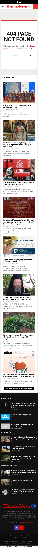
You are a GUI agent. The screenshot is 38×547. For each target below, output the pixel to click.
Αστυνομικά (6, 313)
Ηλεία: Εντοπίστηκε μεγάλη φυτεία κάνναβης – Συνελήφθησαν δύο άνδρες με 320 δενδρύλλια (18, 337)
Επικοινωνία (29, 543)
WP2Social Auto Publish (12, 546)
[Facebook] (16, 527)
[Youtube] (21, 527)
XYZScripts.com (28, 546)
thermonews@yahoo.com (26, 522)
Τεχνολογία (6, 399)
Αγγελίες (30, 541)
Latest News (8, 77)
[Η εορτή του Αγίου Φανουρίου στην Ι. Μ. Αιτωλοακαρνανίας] (5, 482)
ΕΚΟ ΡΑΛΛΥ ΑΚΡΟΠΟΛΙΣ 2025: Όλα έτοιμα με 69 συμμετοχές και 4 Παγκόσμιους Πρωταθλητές (23, 458)
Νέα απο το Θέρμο (8, 352)
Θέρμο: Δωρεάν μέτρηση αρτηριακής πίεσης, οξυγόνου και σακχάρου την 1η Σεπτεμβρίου (18, 375)
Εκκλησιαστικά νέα (8, 275)
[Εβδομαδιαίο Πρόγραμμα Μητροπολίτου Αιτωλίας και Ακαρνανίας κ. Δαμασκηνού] (19, 285)
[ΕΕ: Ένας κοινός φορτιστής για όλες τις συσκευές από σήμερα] (5, 426)
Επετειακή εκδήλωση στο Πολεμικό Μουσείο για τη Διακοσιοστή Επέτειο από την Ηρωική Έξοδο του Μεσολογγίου (18, 222)
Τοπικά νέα (6, 83)
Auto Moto (6, 432)
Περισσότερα (21, 543)
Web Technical (22, 537)
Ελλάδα (14, 543)
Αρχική (6, 541)
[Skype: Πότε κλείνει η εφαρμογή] (5, 417)
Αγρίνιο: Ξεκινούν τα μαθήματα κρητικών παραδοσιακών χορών (17, 106)
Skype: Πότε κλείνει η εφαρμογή (21, 414)
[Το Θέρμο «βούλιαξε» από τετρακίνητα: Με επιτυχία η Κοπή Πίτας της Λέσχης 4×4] (5, 439)
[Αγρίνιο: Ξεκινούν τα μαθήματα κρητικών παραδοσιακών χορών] (19, 92)
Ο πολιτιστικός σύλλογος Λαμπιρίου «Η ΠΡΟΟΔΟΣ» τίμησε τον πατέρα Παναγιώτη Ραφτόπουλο (17, 145)
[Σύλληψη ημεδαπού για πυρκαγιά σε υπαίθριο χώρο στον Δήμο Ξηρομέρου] (19, 170)
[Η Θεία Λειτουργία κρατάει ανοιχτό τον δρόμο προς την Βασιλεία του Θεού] (5, 492)
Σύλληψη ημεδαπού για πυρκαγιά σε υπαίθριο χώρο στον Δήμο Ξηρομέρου (18, 183)
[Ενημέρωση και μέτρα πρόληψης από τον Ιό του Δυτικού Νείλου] (19, 247)
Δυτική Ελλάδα (7, 237)
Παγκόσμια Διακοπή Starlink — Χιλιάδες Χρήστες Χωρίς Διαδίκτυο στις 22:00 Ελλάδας (23, 405)
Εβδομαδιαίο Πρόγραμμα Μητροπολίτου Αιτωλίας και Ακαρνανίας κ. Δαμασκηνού (17, 298)
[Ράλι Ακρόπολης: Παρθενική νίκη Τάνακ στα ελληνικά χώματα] (5, 449)
